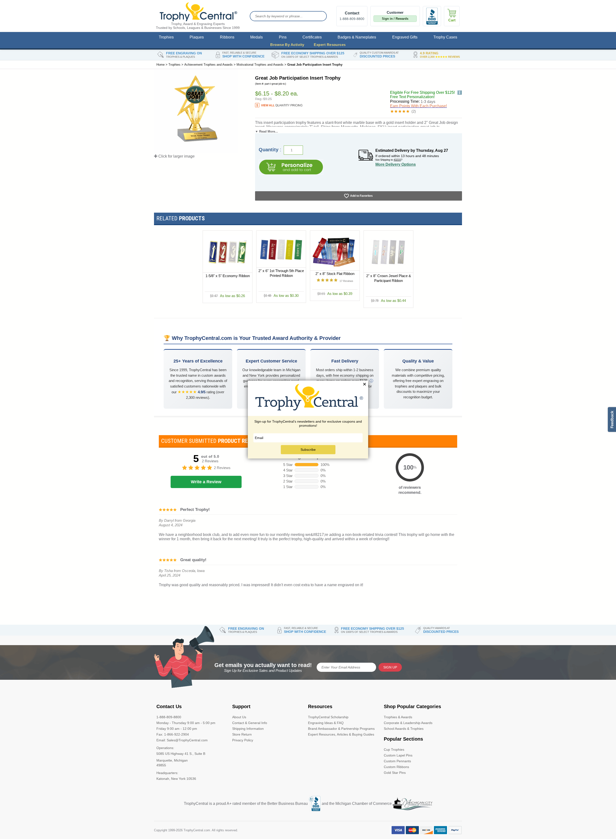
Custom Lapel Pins (398, 755)
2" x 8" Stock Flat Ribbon (334, 274)
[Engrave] (291, 167)
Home (160, 64)
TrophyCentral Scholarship (328, 717)
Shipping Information (248, 729)
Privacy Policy (242, 740)
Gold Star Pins (395, 773)
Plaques (197, 37)
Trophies (166, 37)
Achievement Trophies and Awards (208, 64)
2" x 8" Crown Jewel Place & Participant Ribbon (388, 278)
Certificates (312, 37)
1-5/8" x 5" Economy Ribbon (227, 276)
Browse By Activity (287, 45)
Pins (283, 37)
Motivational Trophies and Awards (260, 64)
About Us (239, 717)
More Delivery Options (395, 164)
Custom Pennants (397, 761)
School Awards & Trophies (404, 729)
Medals (256, 37)
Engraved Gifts (404, 37)
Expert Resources (330, 45)
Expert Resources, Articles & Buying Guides (341, 734)
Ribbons (227, 37)
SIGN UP (390, 667)
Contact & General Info (249, 723)
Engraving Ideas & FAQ (326, 723)
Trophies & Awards (398, 717)
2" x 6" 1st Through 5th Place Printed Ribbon (281, 273)
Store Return (242, 734)
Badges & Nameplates (357, 37)
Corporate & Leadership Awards (408, 723)
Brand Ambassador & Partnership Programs (341, 729)
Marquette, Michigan (172, 760)
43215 (397, 159)
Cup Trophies (394, 749)
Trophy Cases (445, 37)
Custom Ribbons (396, 767)
